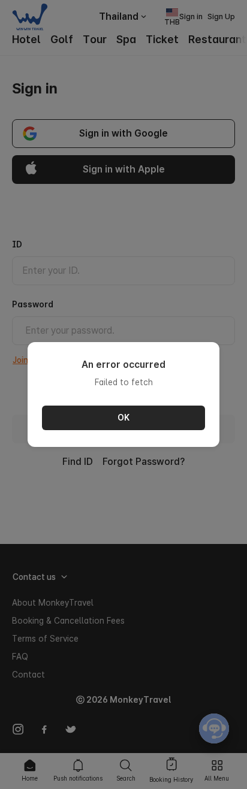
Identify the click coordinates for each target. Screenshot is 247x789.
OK (123, 417)
